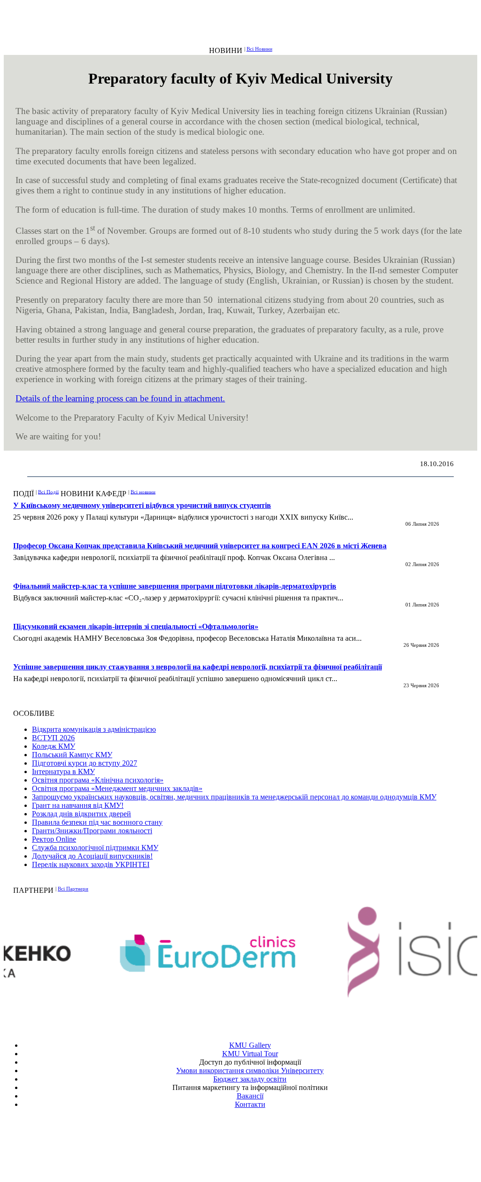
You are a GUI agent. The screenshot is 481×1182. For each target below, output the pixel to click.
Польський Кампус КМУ (72, 755)
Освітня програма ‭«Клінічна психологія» (97, 780)
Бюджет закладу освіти (250, 1079)
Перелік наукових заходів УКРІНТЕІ (90, 864)
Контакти (250, 1104)
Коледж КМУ (53, 746)
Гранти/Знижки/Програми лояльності (92, 831)
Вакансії (250, 1096)
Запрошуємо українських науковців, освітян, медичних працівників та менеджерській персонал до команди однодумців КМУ (234, 797)
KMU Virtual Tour (250, 1054)
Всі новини (143, 491)
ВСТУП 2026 (53, 738)
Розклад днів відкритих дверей (81, 814)
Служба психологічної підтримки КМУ (95, 848)
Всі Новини (259, 49)
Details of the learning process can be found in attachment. (120, 398)
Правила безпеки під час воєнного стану (97, 822)
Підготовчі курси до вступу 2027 (84, 763)
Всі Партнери (73, 888)
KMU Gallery (250, 1045)
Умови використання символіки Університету (250, 1071)
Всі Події (48, 491)
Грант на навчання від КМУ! (78, 805)
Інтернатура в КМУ (63, 771)
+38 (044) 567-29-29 (252, 1138)
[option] (122, 953)
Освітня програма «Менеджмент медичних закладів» (117, 788)
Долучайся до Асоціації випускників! (92, 856)
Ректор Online (54, 839)
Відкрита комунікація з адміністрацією (94, 729)
